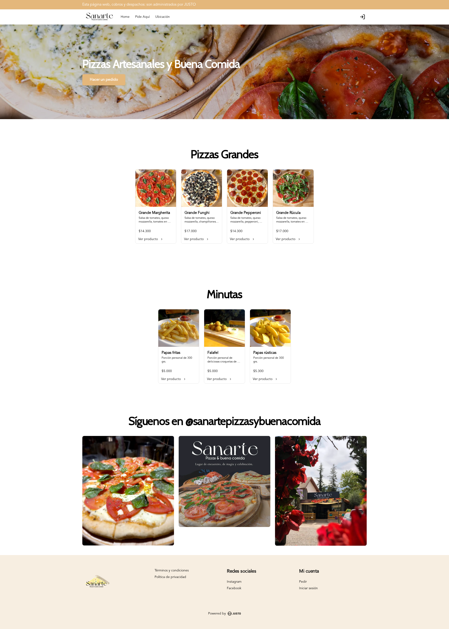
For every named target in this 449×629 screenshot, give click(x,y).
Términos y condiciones (172, 570)
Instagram (234, 581)
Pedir (303, 581)
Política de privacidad (170, 577)
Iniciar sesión (308, 588)
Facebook (234, 588)
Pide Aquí (142, 16)
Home (125, 16)
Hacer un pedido (104, 80)
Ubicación (162, 16)
